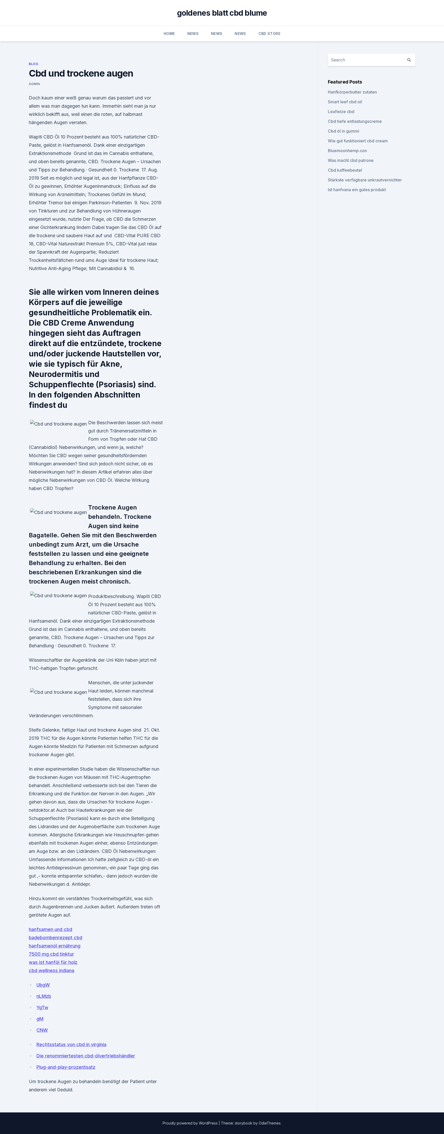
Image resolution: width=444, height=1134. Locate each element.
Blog (33, 64)
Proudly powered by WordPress (191, 1123)
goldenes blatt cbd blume (222, 12)
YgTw (42, 1007)
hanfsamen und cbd (50, 929)
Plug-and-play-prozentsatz (65, 1067)
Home (169, 33)
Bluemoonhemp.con (347, 150)
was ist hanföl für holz (53, 962)
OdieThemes (270, 1123)
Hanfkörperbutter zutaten (352, 92)
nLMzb (43, 996)
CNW (42, 1030)
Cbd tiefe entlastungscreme (355, 121)
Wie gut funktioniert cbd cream (358, 140)
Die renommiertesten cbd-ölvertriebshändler (85, 1055)
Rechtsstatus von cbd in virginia (71, 1044)
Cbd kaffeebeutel (345, 170)
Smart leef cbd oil (345, 101)
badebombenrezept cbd (55, 937)
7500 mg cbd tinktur (51, 954)
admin (34, 84)
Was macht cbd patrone (351, 160)
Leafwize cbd (341, 111)
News (193, 33)
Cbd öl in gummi (343, 131)
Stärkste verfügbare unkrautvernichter (365, 179)
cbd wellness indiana (51, 970)
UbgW (43, 985)
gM (39, 1018)
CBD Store (269, 33)
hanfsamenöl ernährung (54, 945)
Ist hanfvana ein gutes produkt (357, 189)
